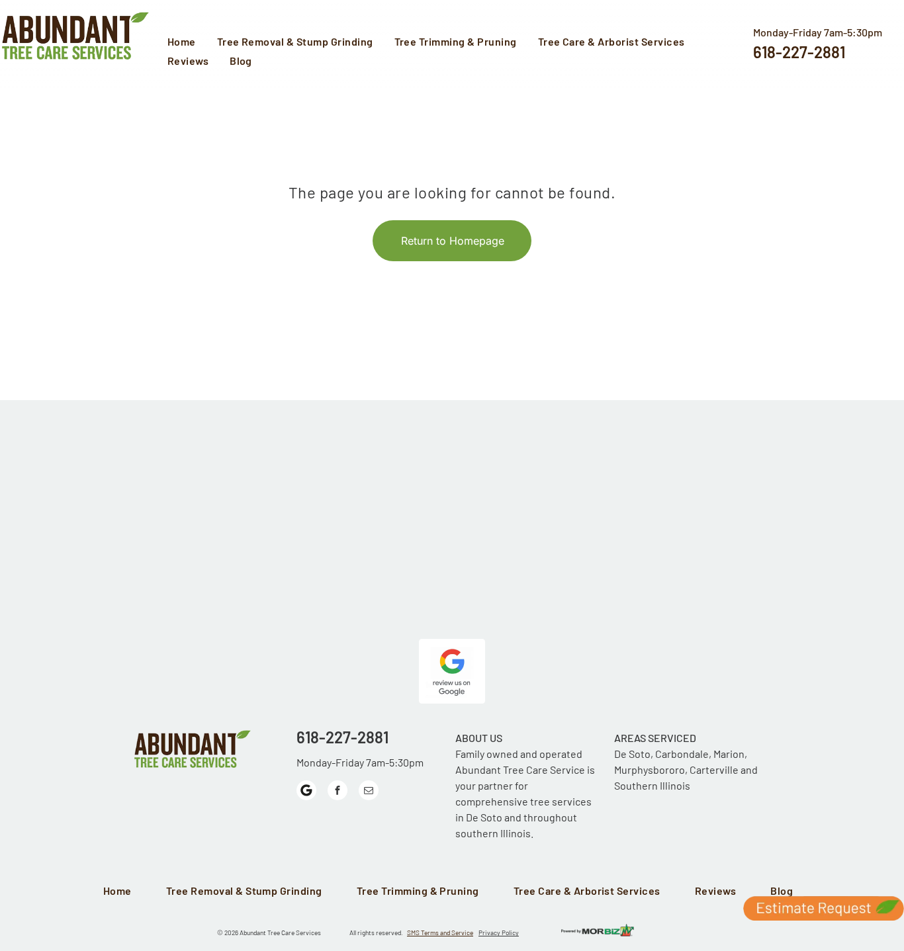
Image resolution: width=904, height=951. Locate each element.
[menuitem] (185, 42)
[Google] (306, 792)
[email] (369, 792)
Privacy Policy (498, 932)
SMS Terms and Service (440, 932)
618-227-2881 (799, 52)
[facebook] (337, 792)
